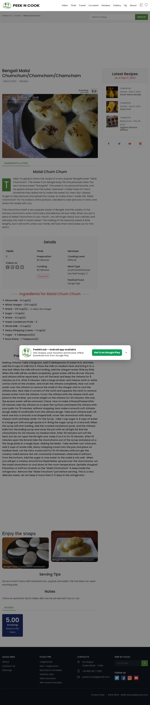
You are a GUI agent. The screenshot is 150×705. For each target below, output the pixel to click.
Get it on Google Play (107, 352)
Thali (73, 5)
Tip (125, 5)
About (133, 5)
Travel (82, 5)
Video (65, 5)
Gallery (117, 5)
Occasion (93, 5)
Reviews (106, 5)
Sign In (140, 5)
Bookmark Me (146, 5)
